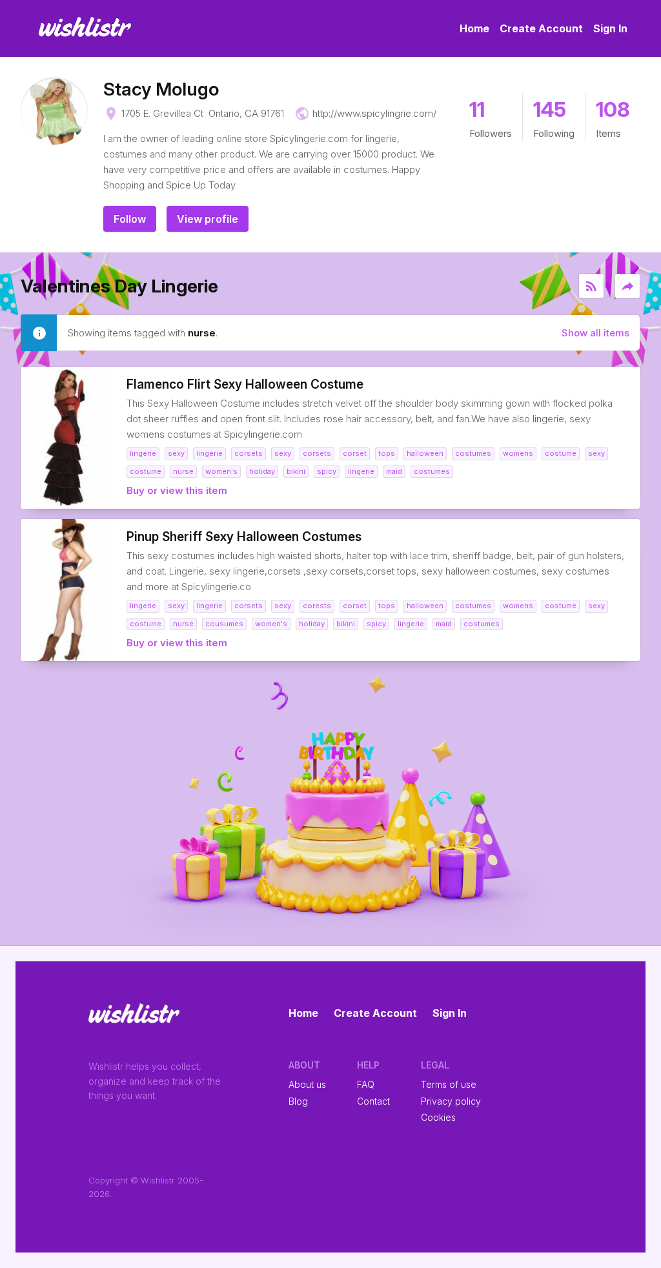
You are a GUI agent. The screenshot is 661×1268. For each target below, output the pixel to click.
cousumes (224, 623)
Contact (373, 1101)
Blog (298, 1101)
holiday (262, 471)
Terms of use (448, 1084)
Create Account (541, 28)
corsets (248, 453)
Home (474, 28)
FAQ (365, 1084)
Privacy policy (451, 1101)
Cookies (438, 1117)
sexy (176, 453)
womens (518, 453)
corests (317, 605)
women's (221, 471)
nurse (183, 471)
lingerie (143, 453)
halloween (425, 453)
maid (394, 471)
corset (355, 453)
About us (307, 1084)
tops (386, 453)
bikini (296, 471)
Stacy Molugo (161, 89)
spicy (326, 471)
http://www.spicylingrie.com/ (374, 113)
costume (560, 453)
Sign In (610, 28)
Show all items (595, 333)
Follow (130, 218)
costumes (473, 453)
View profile (207, 218)
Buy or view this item (177, 490)
